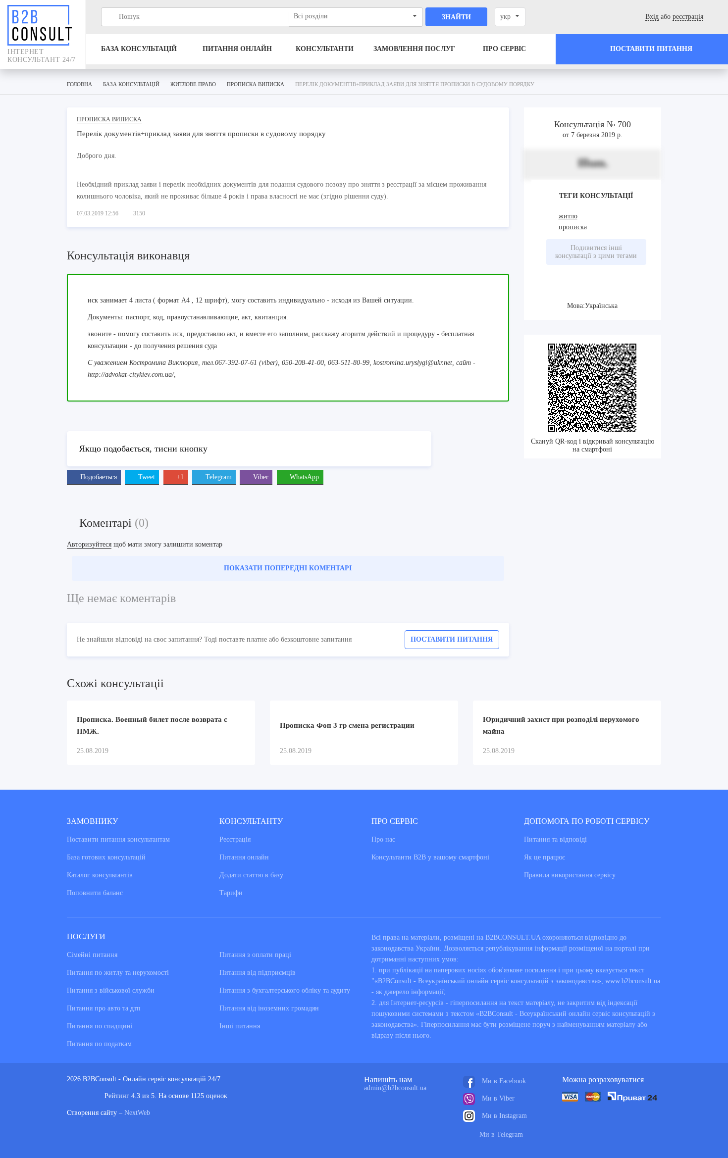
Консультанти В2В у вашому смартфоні (430, 857)
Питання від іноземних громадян (269, 1008)
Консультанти (325, 48)
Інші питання (239, 1026)
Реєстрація (235, 839)
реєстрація (688, 16)
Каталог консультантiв (100, 875)
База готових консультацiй (106, 857)
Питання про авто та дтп (104, 1008)
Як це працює (544, 857)
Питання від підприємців (257, 972)
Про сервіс (504, 48)
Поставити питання (452, 639)
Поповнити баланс (95, 893)
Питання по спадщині (100, 1026)
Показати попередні (288, 568)
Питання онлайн (237, 48)
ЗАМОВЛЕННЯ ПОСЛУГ (414, 48)
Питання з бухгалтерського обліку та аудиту (284, 990)
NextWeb (137, 1112)
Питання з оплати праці (255, 954)
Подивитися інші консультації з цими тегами (596, 251)
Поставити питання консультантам (118, 839)
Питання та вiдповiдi (555, 839)
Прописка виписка (109, 119)
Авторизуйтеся (89, 544)
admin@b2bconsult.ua (395, 1088)
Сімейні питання (92, 954)
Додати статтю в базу (251, 875)
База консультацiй (139, 48)
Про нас (383, 839)
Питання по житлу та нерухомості (118, 972)
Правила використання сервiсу (570, 875)
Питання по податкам (99, 1044)
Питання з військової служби (111, 990)
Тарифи (231, 893)
